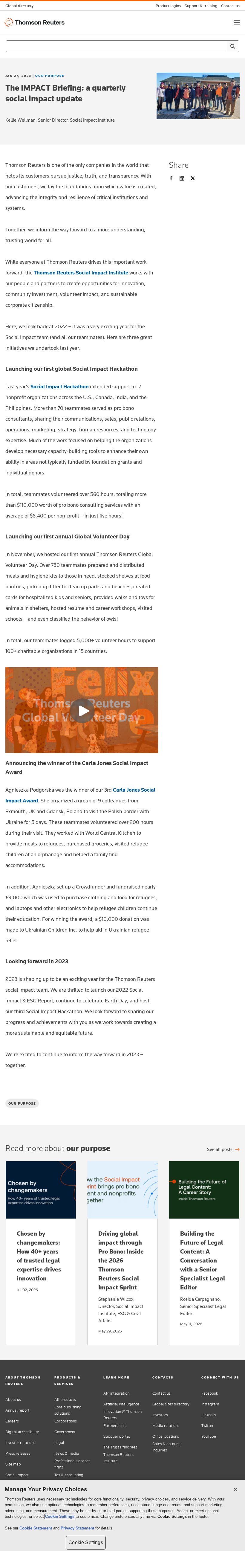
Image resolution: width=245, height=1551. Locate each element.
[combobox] (122, 46)
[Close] (235, 1489)
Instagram (210, 1404)
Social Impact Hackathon (59, 386)
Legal (59, 1442)
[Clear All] (221, 46)
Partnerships (114, 1425)
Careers (12, 1421)
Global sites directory (170, 1404)
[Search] (233, 46)
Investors (160, 1414)
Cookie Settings (59, 1516)
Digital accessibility (22, 1431)
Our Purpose (49, 76)
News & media (66, 1453)
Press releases (17, 1453)
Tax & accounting (68, 1474)
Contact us (161, 1393)
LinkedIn (208, 1414)
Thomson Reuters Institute (118, 1457)
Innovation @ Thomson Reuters (122, 1414)
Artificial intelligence (121, 1404)
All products (65, 1399)
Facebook (209, 1393)
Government (65, 1431)
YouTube (208, 1436)
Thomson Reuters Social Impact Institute (81, 272)
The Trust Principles (120, 1447)
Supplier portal (116, 1436)
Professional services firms (72, 1464)
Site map (13, 1464)
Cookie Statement (36, 1528)
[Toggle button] (236, 22)
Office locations (165, 1436)
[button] (24, 1380)
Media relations (165, 1425)
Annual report (17, 1410)
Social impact (17, 1474)
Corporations (65, 1421)
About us (13, 1399)
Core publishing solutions (68, 1410)
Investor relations (20, 1442)
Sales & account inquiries (166, 1447)
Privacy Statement (78, 1528)
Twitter (207, 1425)
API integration (116, 1393)
